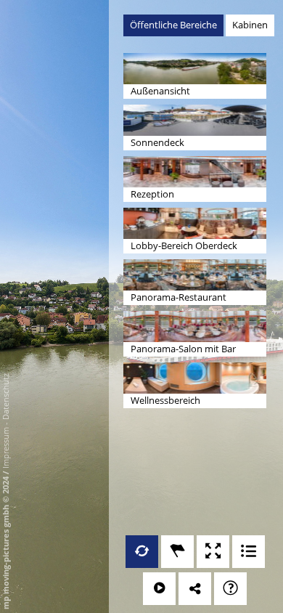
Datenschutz (5, 396)
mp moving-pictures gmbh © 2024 (5, 541)
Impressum (5, 447)
